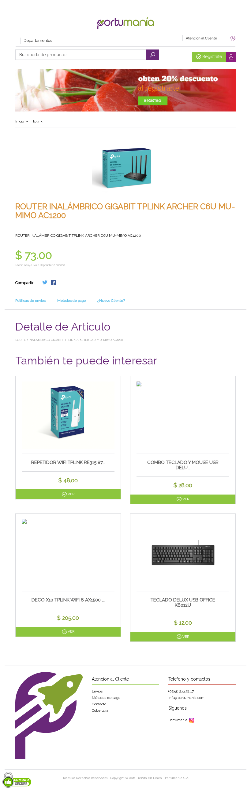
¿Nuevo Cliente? (111, 300)
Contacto (99, 704)
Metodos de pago (71, 300)
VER (71, 494)
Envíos (97, 691)
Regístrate (211, 56)
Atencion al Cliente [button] (201, 38)
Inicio (19, 121)
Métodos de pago (106, 698)
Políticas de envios (30, 300)
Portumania (178, 720)
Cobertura (100, 710)
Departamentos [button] (38, 40)
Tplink (37, 121)
